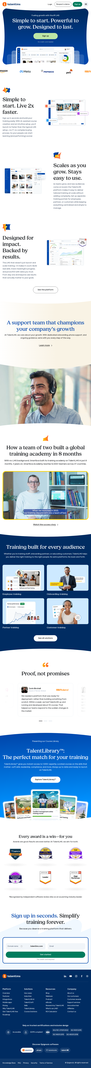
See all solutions (45, 638)
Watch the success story (44, 525)
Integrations (7, 999)
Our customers (73, 996)
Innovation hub (73, 1005)
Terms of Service (46, 1063)
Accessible (17, 1032)
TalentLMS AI (29, 999)
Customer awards (74, 999)
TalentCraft (29, 1002)
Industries (28, 996)
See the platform (45, 290)
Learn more (44, 345)
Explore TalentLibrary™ (45, 780)
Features (6, 996)
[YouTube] (70, 976)
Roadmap (6, 1015)
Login (50, 4)
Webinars (49, 996)
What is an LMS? (52, 1008)
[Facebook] (81, 976)
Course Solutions (30, 1011)
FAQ (19, 1063)
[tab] (40, 721)
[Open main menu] (85, 4)
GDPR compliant (36, 1032)
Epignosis (70, 1063)
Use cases (28, 993)
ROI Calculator (51, 1011)
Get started (45, 955)
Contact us (71, 1011)
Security (34, 1063)
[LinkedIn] (65, 976)
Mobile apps (7, 1002)
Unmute (83, 476)
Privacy (26, 1063)
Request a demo (63, 4)
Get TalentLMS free (10, 1011)
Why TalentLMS (9, 1008)
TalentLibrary (29, 1008)
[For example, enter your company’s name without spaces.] (21, 946)
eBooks (49, 1002)
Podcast (49, 999)
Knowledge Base (9, 1063)
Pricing (5, 1005)
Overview (6, 993)
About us (70, 993)
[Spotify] (87, 976)
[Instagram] (76, 976)
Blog (47, 993)
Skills (26, 1005)
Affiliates (70, 1008)
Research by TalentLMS (55, 1005)
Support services (73, 1002)
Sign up (77, 4)
